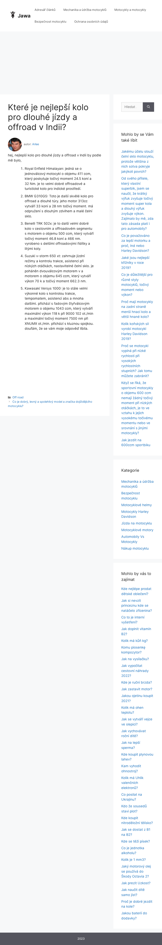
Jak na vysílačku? (135, 659)
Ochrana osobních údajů (91, 21)
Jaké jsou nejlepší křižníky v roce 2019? (135, 263)
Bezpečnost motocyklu (50, 21)
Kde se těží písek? (135, 841)
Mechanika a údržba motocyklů (84, 10)
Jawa (24, 16)
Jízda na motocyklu (136, 523)
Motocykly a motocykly (130, 10)
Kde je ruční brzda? (136, 682)
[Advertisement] (81, 61)
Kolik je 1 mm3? (133, 860)
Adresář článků (45, 10)
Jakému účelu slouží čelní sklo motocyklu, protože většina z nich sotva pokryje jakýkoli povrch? (137, 161)
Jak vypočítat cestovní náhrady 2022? (135, 671)
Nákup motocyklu (135, 548)
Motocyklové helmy (136, 505)
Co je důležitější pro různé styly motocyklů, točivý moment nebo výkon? (137, 285)
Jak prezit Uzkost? (136, 883)
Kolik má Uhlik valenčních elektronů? (132, 783)
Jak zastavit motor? (136, 689)
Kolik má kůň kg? (134, 641)
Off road (18, 397)
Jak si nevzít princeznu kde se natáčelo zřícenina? (136, 606)
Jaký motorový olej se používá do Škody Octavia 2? (136, 871)
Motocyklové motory (137, 530)
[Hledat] (148, 107)
